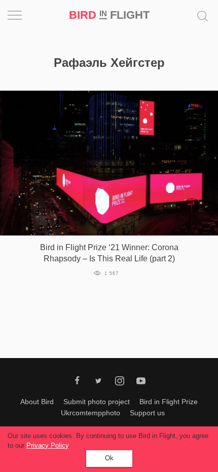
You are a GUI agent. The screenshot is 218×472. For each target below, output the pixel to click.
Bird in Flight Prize (168, 402)
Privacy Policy (47, 445)
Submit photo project (96, 402)
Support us (147, 413)
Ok (109, 458)
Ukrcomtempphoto (90, 413)
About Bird (37, 402)
